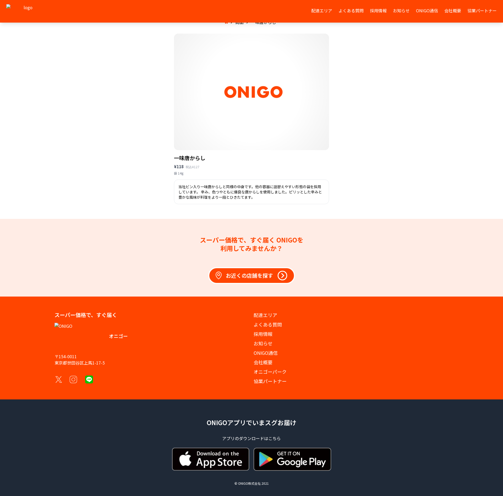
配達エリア (321, 10)
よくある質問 (351, 10)
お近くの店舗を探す (249, 275)
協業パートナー (482, 10)
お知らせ (401, 10)
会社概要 (452, 10)
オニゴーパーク (270, 371)
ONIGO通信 (427, 10)
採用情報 (378, 10)
